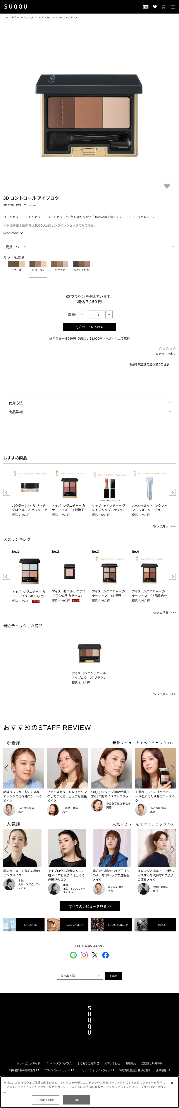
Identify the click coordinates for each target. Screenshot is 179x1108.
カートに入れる (92, 327)
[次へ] (172, 492)
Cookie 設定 (46, 1100)
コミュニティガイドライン (94, 1070)
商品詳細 (16, 411)
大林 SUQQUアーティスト (29, 886)
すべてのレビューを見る (88, 906)
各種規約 (131, 1063)
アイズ (40, 17)
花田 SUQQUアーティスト (74, 890)
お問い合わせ (112, 1063)
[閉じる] (172, 1083)
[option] (30, 492)
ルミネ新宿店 (26, 808)
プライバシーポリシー (57, 1070)
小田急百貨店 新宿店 (118, 803)
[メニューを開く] (173, 7)
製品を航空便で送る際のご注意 (149, 364)
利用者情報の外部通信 (22, 1070)
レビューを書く (166, 354)
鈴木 (64, 811)
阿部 (109, 807)
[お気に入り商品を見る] (155, 6)
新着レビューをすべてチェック (139, 742)
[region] (89, 1092)
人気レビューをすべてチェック (139, 823)
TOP (5, 17)
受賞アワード (15, 246)
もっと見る (160, 526)
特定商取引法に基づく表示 (135, 1070)
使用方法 (16, 402)
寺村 (155, 890)
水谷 (21, 811)
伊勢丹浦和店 (160, 887)
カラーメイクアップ (22, 17)
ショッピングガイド (28, 1063)
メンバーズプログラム (59, 1063)
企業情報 (161, 1070)
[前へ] (6, 492)
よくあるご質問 (86, 1063)
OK (77, 1100)
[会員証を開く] (145, 6)
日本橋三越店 (70, 808)
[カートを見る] (163, 6)
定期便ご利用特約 (151, 1063)
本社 (21, 880)
